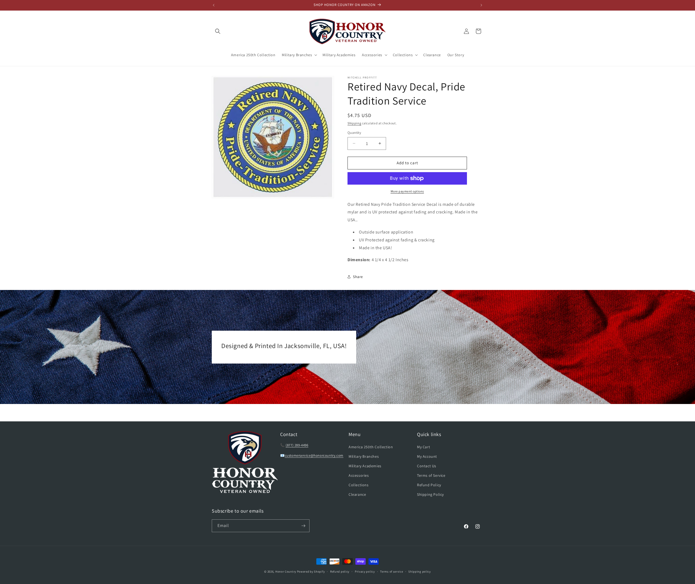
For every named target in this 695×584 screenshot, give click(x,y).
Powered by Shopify (311, 571)
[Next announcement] (481, 5)
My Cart (423, 446)
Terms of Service (431, 475)
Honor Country (285, 571)
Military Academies (365, 465)
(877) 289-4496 (297, 445)
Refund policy (339, 571)
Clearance (357, 494)
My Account (427, 456)
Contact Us (426, 465)
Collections (359, 484)
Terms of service (391, 571)
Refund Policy (429, 484)
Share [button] (358, 276)
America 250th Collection (371, 446)
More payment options (407, 191)
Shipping (354, 123)
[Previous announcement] (214, 5)
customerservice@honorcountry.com (314, 455)
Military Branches (364, 456)
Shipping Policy (430, 494)
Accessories (359, 475)
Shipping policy (419, 571)
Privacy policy (365, 571)
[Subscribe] (303, 525)
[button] (218, 31)
